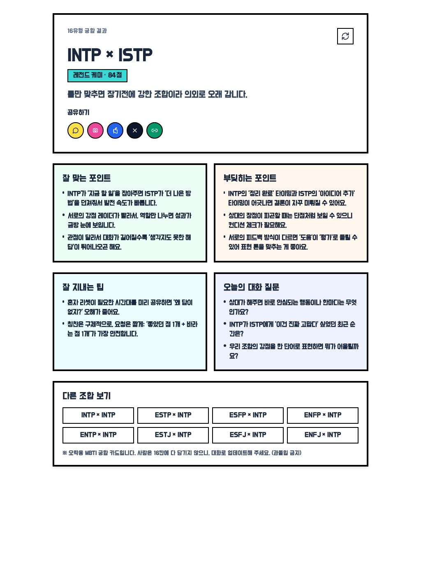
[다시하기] (345, 36)
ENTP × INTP (98, 435)
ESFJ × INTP (248, 435)
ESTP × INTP (173, 415)
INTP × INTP (98, 415)
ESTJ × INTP (173, 435)
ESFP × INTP (247, 415)
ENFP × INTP (322, 415)
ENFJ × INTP (323, 435)
